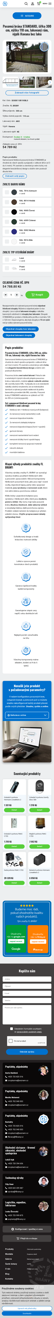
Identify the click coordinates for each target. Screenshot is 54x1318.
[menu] (49, 4)
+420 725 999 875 (15, 1215)
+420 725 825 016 (15, 1077)
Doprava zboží (32, 1254)
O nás (7, 1269)
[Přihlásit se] (32, 3)
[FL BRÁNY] (5, 3)
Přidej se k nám (32, 1269)
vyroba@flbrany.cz (15, 1192)
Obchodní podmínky (34, 1249)
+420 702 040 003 (15, 1101)
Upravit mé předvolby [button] (27, 1308)
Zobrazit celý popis (14, 176)
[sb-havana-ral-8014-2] (27, 82)
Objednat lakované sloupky (19, 335)
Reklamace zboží (33, 1259)
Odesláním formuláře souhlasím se (28, 1030)
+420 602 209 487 (15, 1188)
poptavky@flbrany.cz (16, 1219)
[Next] (50, 82)
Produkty (9, 1249)
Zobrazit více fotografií (27, 93)
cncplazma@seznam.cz (18, 1080)
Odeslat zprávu (27, 1052)
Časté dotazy (11, 1264)
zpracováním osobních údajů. (29, 1032)
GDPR (29, 1264)
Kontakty (9, 1279)
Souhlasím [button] (27, 1313)
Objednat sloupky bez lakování (21, 329)
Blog (7, 1274)
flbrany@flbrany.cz (15, 1137)
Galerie (8, 1259)
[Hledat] (26, 3)
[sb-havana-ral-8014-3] (44, 82)
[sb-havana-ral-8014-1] (27, 57)
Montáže (9, 1254)
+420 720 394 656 (15, 1163)
